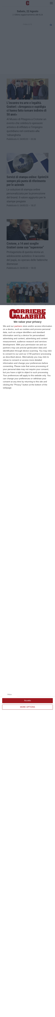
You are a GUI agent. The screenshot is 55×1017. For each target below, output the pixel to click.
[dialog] (27, 661)
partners (18, 326)
